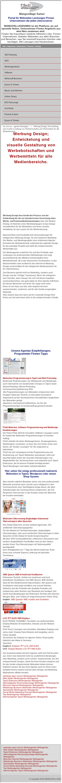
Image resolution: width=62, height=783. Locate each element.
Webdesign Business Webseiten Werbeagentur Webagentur (30, 687)
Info (3, 46)
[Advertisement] (31, 190)
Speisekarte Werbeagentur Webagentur (21, 690)
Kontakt (30, 46)
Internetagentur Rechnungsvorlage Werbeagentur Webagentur (31, 683)
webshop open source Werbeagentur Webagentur (25, 676)
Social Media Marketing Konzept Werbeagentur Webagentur (30, 692)
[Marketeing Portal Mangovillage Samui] (31, 7)
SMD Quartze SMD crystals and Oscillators (30, 599)
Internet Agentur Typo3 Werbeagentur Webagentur (25, 697)
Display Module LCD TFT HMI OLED (24, 649)
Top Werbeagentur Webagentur (17, 694)
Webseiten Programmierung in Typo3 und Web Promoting (29, 378)
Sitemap (38, 46)
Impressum (11, 46)
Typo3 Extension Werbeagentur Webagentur (23, 681)
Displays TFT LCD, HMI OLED (25, 646)
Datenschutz (21, 46)
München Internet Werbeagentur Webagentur (23, 685)
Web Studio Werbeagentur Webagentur (20, 678)
